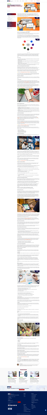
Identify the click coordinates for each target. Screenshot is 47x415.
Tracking (32, 408)
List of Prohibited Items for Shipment (27, 411)
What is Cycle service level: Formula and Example (22, 379)
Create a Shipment (33, 405)
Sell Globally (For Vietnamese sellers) (35, 400)
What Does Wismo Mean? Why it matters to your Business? (12, 379)
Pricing (24, 395)
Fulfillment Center (9, 23)
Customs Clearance (33, 398)
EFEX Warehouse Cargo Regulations (27, 409)
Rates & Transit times (33, 406)
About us (25, 394)
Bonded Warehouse (33, 397)
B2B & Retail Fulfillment (34, 396)
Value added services (34, 407)
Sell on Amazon (33, 401)
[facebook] (10, 28)
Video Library (25, 406)
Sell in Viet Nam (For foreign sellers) (35, 399)
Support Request (25, 407)
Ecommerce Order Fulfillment (34, 394)
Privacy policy (25, 410)
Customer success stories (26, 408)
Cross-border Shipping (34, 395)
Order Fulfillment (8, 22)
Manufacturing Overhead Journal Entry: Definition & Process (34, 379)
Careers (24, 396)
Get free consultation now (21, 389)
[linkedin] (11, 28)
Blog (24, 405)
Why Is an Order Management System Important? (11, 17)
